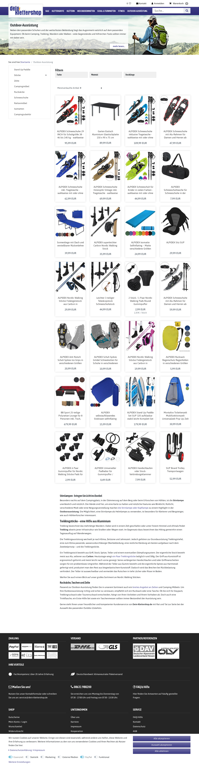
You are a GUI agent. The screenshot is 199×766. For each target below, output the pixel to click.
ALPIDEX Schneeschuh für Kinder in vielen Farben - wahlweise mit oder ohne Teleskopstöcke (140, 190)
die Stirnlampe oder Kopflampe (133, 508)
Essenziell (18, 757)
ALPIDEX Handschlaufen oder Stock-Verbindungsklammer (140, 471)
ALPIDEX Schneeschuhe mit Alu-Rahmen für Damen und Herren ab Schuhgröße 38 (175, 301)
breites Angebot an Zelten (145, 587)
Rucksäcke (19, 92)
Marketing (50, 757)
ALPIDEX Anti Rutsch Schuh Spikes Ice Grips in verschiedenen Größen (70, 360)
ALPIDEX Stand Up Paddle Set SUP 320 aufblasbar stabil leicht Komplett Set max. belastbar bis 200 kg (140, 416)
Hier (135, 694)
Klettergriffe (58, 11)
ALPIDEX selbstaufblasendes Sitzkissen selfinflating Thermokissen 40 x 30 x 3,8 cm (105, 416)
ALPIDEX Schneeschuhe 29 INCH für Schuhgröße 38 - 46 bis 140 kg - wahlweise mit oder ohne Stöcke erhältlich (70, 134)
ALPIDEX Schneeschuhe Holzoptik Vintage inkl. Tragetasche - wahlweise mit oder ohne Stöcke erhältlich (105, 190)
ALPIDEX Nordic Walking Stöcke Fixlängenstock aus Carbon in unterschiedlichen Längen (70, 301)
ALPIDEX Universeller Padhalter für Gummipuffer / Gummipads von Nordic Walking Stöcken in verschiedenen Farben (105, 471)
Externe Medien (70, 757)
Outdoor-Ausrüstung (137, 11)
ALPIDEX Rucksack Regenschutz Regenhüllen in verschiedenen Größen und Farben (175, 360)
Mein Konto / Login (18, 722)
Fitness (121, 11)
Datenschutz (139, 726)
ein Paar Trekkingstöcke (124, 556)
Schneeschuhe (21, 97)
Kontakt (137, 722)
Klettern (71, 11)
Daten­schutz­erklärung (21, 750)
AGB (135, 731)
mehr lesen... (119, 46)
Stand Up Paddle (22, 69)
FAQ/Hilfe (138, 717)
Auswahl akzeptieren (161, 745)
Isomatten (19, 109)
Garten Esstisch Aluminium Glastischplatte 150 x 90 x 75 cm (105, 134)
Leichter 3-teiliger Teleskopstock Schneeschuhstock (105, 300)
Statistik (34, 757)
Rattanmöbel (20, 103)
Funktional (104, 757)
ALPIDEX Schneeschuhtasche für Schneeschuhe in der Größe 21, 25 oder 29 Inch (175, 190)
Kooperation (77, 731)
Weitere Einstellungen (19, 762)
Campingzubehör (22, 114)
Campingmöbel (21, 86)
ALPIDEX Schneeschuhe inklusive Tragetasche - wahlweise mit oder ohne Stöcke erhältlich (140, 134)
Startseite (25, 62)
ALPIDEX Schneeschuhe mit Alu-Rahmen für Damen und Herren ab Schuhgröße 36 (175, 134)
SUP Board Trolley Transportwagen (175, 469)
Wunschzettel (15, 726)
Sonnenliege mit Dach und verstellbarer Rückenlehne (70, 244)
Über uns (75, 717)
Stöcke (17, 75)
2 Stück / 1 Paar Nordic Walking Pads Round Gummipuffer (140, 300)
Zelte (16, 81)
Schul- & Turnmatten (106, 11)
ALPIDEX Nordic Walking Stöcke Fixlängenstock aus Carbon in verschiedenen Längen (140, 360)
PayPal (88, 757)
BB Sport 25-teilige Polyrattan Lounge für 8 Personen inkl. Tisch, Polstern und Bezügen (70, 416)
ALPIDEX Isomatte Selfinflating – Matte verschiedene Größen (140, 245)
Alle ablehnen (162, 751)
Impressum (76, 726)
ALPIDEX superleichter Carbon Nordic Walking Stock (105, 245)
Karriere (75, 722)
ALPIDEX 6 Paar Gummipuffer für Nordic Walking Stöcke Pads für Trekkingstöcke (70, 471)
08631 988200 (82, 687)
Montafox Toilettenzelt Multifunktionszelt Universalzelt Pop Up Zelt (175, 415)
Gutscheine (14, 717)
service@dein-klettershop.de (33, 697)
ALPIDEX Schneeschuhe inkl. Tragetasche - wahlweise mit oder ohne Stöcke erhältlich (70, 190)
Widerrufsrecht (16, 731)
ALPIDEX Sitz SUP (175, 242)
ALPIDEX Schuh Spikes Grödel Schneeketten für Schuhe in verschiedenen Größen (105, 360)
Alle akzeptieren (162, 738)
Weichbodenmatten (86, 11)
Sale (47, 11)
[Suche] (186, 10)
